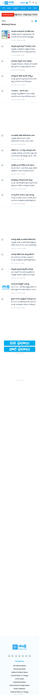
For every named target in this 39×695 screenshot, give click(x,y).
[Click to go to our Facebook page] (9, 656)
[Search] (27, 3)
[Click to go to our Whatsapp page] (12, 656)
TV (33, 3)
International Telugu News (19, 686)
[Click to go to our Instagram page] (19, 656)
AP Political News (19, 666)
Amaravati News (19, 669)
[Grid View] (32, 21)
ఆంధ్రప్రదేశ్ (15, 8)
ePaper (23, 3)
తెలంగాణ (23, 8)
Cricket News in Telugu (19, 676)
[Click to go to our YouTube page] (23, 656)
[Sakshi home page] (19, 647)
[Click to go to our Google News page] (29, 656)
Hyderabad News (19, 682)
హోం (3, 8)
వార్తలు (9, 8)
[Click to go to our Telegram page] (26, 656)
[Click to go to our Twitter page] (16, 656)
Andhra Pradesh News (19, 672)
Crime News (19, 679)
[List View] (36, 21)
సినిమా (30, 8)
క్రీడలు (35, 8)
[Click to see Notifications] (36, 3)
